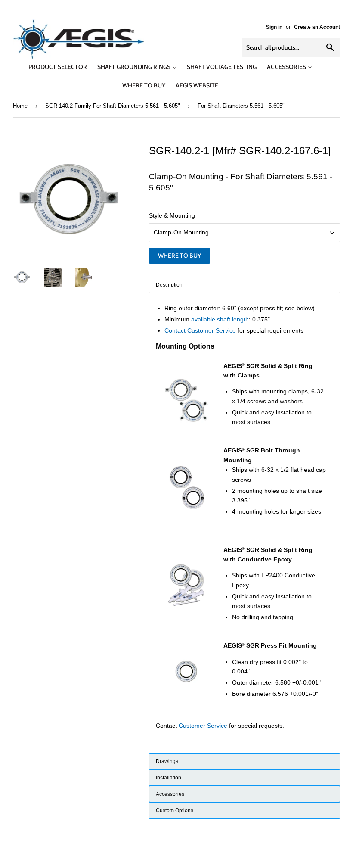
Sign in (274, 27)
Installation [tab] (168, 778)
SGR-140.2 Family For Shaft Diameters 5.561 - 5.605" (112, 106)
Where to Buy (179, 255)
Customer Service (203, 725)
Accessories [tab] (170, 794)
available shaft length (220, 319)
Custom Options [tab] (174, 810)
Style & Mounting (172, 215)
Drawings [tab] (167, 761)
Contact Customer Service (200, 330)
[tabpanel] (244, 523)
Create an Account (317, 27)
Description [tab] (169, 285)
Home (20, 106)
